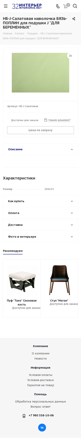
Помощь (40, 394)
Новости (40, 358)
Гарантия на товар (40, 385)
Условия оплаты (40, 375)
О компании (40, 353)
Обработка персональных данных (40, 401)
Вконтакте (42, 428)
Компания (40, 346)
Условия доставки (40, 380)
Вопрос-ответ (40, 406)
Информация (40, 367)
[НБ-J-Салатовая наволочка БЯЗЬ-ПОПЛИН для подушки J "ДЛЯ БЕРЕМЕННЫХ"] (40, 72)
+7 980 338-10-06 (41, 415)
